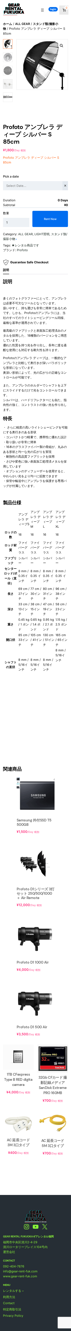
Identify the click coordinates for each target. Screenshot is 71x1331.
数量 (6, 213)
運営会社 (9, 1252)
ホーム (7, 24)
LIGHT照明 (41, 234)
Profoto (22, 250)
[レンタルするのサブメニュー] (23, 1291)
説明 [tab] (6, 270)
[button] (61, 45)
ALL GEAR (22, 24)
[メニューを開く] (42, 10)
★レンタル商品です (25, 245)
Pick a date (11, 176)
